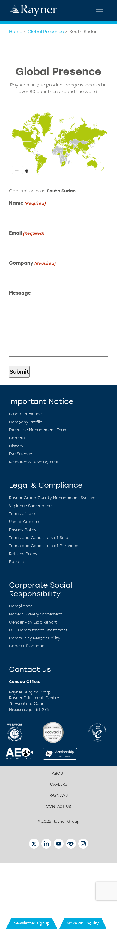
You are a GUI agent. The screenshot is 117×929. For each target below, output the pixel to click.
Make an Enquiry (83, 923)
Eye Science (20, 454)
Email (26, 233)
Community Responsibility (34, 638)
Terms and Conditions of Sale (38, 537)
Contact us (58, 806)
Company (32, 263)
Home (15, 31)
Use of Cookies (24, 521)
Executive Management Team (38, 430)
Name (27, 203)
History (16, 446)
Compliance (21, 606)
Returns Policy (23, 554)
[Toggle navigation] (99, 9)
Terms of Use (22, 513)
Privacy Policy (22, 530)
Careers (17, 438)
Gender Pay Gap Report (33, 622)
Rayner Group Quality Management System (52, 497)
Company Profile (25, 422)
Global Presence (46, 31)
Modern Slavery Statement (35, 614)
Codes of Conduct (27, 646)
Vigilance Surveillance (30, 506)
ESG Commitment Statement (38, 630)
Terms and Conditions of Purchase (43, 545)
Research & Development (34, 462)
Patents (17, 561)
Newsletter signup (32, 923)
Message (20, 293)
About (58, 773)
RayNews (59, 795)
